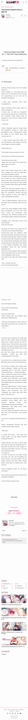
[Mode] (23, 2)
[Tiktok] (13, 713)
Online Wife (19, 586)
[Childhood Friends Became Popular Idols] (14, 602)
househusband (20, 588)
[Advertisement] (14, 35)
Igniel (16, 717)
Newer (23, 530)
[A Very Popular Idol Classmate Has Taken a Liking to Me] (14, 615)
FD (17, 583)
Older (4, 530)
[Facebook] (7, 713)
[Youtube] (20, 713)
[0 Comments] (21, 15)
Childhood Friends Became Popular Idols (7, 583)
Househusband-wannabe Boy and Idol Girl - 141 (13, 646)
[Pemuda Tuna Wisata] (12, 2)
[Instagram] (15, 713)
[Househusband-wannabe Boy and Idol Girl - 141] (14, 644)
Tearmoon (5, 588)
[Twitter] (10, 713)
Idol (4, 586)
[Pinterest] (18, 713)
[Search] (26, 2)
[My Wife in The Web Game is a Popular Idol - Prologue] (14, 630)
